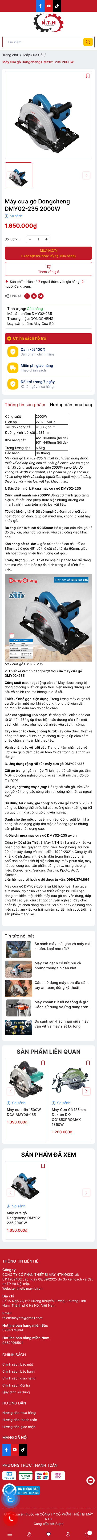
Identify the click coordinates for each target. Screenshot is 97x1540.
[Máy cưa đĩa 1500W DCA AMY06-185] (26, 1079)
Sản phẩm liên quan (49, 1051)
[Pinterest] (34, 296)
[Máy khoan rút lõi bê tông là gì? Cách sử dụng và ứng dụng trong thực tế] (18, 1007)
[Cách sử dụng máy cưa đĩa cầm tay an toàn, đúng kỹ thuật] (18, 988)
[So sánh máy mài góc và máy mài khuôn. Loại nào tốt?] (18, 949)
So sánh (15, 216)
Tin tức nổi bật (19, 935)
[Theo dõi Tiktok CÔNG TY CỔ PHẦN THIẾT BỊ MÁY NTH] (57, 6)
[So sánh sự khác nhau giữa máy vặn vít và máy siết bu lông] (18, 1027)
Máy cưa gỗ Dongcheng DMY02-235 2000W (24, 1218)
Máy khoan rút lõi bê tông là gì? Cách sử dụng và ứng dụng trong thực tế (62, 1004)
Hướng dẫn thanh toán (19, 1420)
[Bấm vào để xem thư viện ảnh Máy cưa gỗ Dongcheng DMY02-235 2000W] (48, 115)
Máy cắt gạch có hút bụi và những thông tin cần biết (58, 965)
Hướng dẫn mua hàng (19, 1413)
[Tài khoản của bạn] (67, 1534)
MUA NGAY (48, 253)
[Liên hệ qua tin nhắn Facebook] (90, 1480)
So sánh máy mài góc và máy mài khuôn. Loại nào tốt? (63, 946)
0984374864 (12, 1330)
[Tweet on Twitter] (41, 296)
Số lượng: (12, 239)
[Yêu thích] (48, 1534)
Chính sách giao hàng (19, 1378)
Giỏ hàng (87, 1535)
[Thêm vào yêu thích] (88, 75)
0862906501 (12, 1343)
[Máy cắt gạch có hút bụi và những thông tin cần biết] (18, 969)
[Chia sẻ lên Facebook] (27, 296)
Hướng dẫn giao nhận (19, 1427)
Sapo (59, 1524)
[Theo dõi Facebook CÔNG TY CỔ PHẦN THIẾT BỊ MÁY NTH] (40, 6)
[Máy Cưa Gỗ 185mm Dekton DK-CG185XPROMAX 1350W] (71, 1079)
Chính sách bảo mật (17, 1364)
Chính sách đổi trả (16, 1385)
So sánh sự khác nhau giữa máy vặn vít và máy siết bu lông (62, 1023)
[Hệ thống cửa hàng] (29, 1534)
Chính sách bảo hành (18, 1371)
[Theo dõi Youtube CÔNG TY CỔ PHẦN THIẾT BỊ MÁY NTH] (48, 6)
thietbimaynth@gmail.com (22, 1318)
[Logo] (48, 22)
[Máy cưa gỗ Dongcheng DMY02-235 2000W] (26, 1182)
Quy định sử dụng (16, 1392)
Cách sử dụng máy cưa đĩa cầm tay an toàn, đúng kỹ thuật (62, 985)
